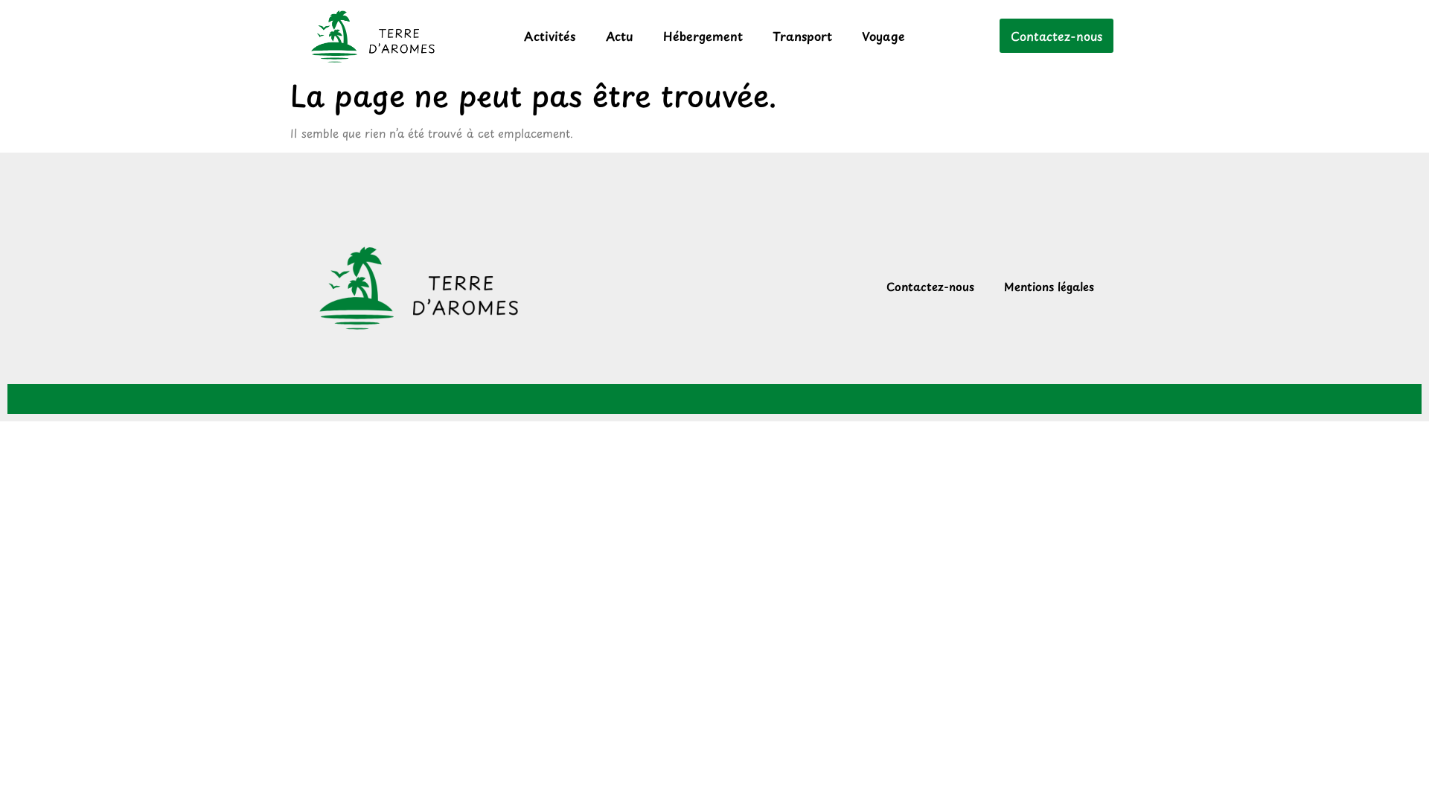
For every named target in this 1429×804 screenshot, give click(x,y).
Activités (550, 36)
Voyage (883, 36)
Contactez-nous (930, 286)
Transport (802, 36)
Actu (619, 36)
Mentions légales (1049, 286)
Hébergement (703, 36)
